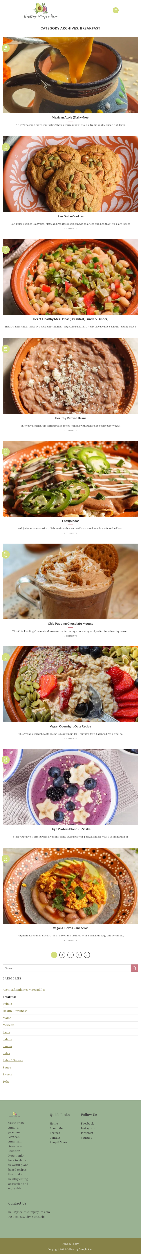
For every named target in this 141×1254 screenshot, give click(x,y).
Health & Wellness (15, 1011)
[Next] (87, 955)
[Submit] (134, 968)
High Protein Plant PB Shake (70, 829)
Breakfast (9, 997)
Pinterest (87, 1133)
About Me (56, 1128)
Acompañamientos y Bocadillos (24, 989)
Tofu (6, 1081)
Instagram (88, 1128)
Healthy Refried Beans (70, 418)
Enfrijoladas (70, 521)
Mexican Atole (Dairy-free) (70, 117)
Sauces (7, 1046)
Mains (7, 1018)
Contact (55, 1137)
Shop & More (58, 1142)
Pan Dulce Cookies (70, 216)
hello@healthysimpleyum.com (29, 1212)
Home (54, 1123)
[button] (116, 10)
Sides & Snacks (13, 1060)
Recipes (55, 1133)
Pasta (6, 1032)
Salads (7, 1039)
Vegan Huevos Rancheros (70, 928)
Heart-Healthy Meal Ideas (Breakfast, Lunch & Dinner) (70, 319)
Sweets (7, 1074)
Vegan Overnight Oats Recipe (70, 726)
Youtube (86, 1137)
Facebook (87, 1123)
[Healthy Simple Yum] (40, 10)
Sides (6, 1053)
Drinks (7, 1003)
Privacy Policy (70, 1243)
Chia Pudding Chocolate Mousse (70, 623)
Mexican (8, 1025)
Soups (7, 1067)
